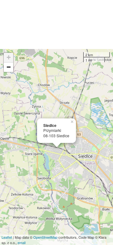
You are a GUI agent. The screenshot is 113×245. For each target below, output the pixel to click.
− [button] (9, 67)
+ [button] (9, 57)
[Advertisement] (56, 24)
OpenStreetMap (45, 237)
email (21, 242)
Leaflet (7, 237)
